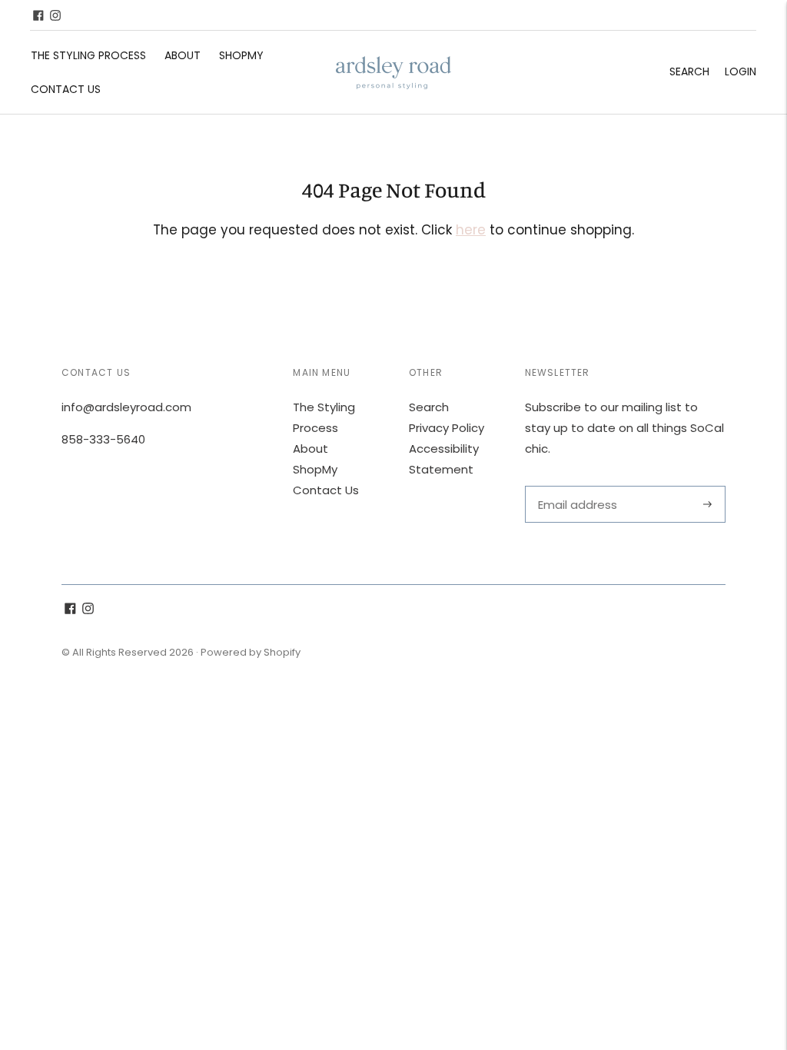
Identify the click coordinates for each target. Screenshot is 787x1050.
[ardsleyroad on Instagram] (55, 15)
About (182, 55)
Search (689, 71)
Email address (576, 486)
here (471, 230)
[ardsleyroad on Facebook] (38, 15)
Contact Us (66, 89)
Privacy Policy (446, 428)
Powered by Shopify (251, 652)
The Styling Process (88, 55)
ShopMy (241, 55)
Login (740, 71)
